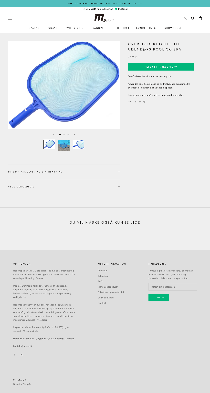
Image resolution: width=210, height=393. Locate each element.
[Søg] (193, 18)
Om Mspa (103, 270)
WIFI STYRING (76, 28)
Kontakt (102, 303)
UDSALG (54, 28)
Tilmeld (158, 297)
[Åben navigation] (10, 18)
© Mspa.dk (19, 380)
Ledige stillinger (106, 297)
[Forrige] (53, 134)
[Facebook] (136, 102)
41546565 (57, 327)
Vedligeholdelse (21, 186)
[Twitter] (140, 102)
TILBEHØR (122, 28)
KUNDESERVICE (147, 28)
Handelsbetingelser (108, 286)
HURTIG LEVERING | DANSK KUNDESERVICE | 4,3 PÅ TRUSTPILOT (105, 3)
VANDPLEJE (100, 28)
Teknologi (103, 276)
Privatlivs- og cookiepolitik (111, 292)
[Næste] (74, 134)
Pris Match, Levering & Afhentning (35, 171)
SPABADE (35, 28)
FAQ (100, 281)
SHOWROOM (173, 28)
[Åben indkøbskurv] (200, 18)
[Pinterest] (144, 102)
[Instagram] (22, 354)
